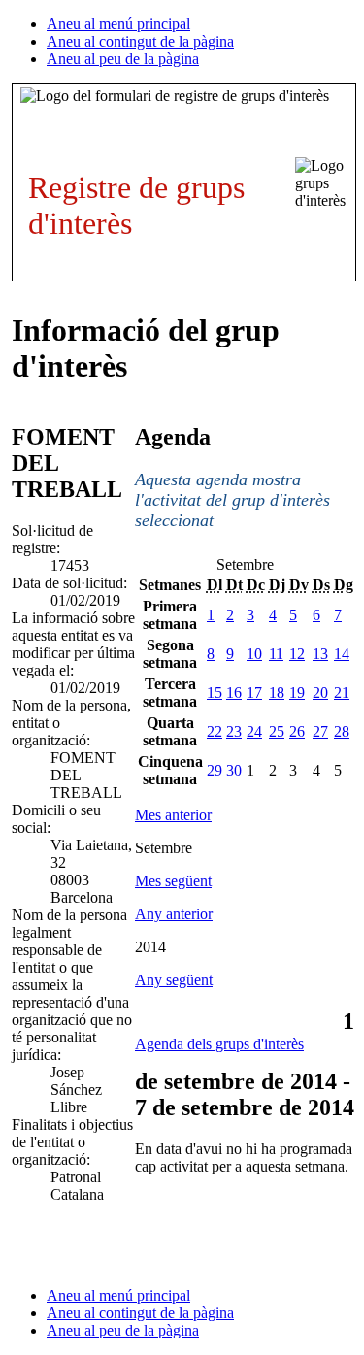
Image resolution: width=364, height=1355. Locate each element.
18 (276, 692)
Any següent (174, 980)
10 (254, 653)
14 (341, 653)
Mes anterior (173, 815)
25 (276, 731)
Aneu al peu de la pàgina (123, 58)
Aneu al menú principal (118, 24)
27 (320, 731)
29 (214, 770)
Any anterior (174, 914)
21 (341, 692)
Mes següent (173, 881)
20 (320, 692)
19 (297, 692)
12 (297, 653)
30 (234, 770)
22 (214, 731)
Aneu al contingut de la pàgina (140, 41)
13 (320, 653)
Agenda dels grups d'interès (219, 1044)
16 (234, 692)
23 (234, 731)
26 (297, 731)
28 (341, 731)
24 (254, 731)
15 (214, 692)
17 (254, 692)
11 (276, 653)
